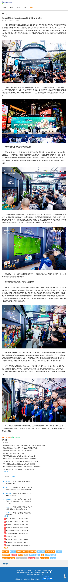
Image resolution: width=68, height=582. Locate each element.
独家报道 (44, 570)
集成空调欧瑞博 (50, 552)
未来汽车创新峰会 (50, 555)
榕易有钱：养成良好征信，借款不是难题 (16, 522)
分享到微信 (17, 437)
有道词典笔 (31, 558)
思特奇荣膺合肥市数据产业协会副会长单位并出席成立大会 (19, 456)
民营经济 (13, 555)
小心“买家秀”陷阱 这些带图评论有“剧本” (14, 453)
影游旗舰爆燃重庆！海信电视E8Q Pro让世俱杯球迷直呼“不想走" (20, 448)
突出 (37, 558)
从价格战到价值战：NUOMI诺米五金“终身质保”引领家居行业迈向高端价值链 (24, 445)
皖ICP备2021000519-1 (44, 572)
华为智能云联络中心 (22, 552)
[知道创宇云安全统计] (47, 579)
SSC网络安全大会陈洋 (8, 558)
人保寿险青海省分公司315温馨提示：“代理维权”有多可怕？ (19, 469)
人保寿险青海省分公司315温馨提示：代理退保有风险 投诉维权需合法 (22, 467)
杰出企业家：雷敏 (10, 536)
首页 (3, 14)
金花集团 (20, 555)
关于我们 (18, 570)
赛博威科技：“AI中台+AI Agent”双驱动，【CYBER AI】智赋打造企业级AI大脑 (17, 542)
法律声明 (50, 570)
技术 (11, 7)
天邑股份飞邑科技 (21, 558)
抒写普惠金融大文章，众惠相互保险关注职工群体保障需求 (19, 464)
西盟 (41, 575)
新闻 (4, 7)
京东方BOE (41, 552)
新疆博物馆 (33, 552)
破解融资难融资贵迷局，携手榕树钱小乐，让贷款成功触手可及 (17, 530)
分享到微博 (7, 437)
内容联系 (39, 570)
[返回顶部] (64, 577)
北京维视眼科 (6, 555)
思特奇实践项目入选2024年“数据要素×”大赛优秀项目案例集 (19, 458)
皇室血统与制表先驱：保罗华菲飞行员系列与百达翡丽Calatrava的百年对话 (17, 533)
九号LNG (12, 552)
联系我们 (23, 570)
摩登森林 (53, 558)
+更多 (13, 476)
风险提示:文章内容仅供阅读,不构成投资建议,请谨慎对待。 (28, 579)
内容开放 (34, 570)
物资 (42, 555)
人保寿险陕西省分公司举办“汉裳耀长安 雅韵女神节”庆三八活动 (20, 461)
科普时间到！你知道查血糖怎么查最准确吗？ (17, 539)
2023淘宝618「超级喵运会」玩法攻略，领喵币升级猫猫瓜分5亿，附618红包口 (17, 545)
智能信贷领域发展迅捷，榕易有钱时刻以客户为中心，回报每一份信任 (17, 527)
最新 (31, 7)
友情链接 (29, 570)
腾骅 (26, 555)
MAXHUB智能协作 (34, 555)
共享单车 (58, 552)
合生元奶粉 (5, 552)
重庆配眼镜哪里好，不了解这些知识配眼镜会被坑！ (17, 519)
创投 (18, 7)
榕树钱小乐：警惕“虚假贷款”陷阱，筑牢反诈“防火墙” (17, 524)
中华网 (17, 21)
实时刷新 (6, 476)
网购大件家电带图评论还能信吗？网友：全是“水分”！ (17, 450)
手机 (25, 7)
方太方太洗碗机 (44, 558)
